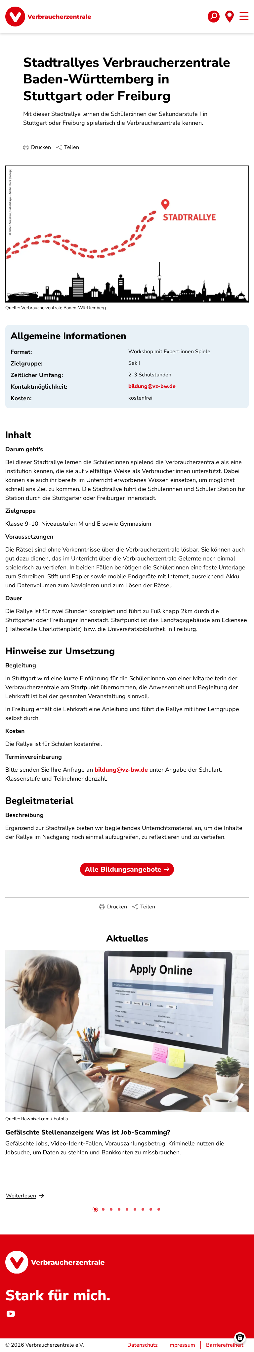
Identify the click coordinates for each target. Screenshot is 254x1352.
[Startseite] (48, 16)
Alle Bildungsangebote (123, 869)
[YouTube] (10, 1314)
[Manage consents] (240, 1338)
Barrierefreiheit (224, 1345)
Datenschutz (142, 1345)
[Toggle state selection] (229, 17)
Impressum (181, 1345)
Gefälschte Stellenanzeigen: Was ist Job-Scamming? (87, 1132)
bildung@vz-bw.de (152, 386)
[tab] (95, 1209)
